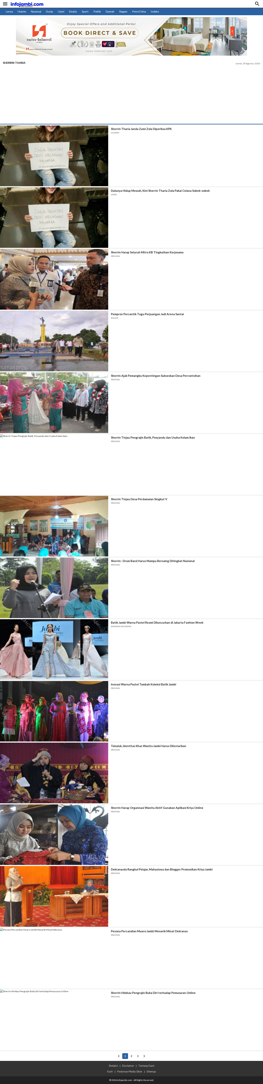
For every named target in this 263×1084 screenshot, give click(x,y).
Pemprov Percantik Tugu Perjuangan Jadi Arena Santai (147, 314)
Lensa (9, 11)
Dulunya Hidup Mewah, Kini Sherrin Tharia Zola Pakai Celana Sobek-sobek (160, 190)
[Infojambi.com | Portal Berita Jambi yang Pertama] (27, 4)
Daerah (110, 11)
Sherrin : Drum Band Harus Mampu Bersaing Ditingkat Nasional (153, 561)
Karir (110, 1071)
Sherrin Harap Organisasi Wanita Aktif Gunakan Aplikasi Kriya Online (157, 807)
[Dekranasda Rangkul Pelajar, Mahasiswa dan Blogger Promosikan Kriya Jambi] (54, 896)
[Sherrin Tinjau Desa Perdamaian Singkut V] (54, 526)
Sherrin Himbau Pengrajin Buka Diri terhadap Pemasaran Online (153, 992)
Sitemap (151, 1071)
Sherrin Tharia (14, 62)
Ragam (123, 11)
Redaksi (113, 1065)
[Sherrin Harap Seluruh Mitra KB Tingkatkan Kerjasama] (54, 279)
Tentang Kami (146, 1065)
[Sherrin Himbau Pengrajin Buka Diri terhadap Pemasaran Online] (54, 1019)
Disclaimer (128, 1065)
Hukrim (22, 11)
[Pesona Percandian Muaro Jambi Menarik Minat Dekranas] (54, 958)
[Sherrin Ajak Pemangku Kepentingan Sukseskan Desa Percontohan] (54, 402)
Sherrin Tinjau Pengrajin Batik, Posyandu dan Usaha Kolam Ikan (153, 437)
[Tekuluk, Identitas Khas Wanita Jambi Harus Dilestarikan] (54, 773)
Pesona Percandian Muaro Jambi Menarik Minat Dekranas (149, 931)
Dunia (49, 11)
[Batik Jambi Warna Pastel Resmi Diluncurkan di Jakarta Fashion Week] (54, 649)
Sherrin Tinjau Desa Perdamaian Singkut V (139, 499)
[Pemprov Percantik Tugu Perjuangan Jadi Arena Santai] (54, 341)
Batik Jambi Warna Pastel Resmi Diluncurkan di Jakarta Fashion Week (157, 622)
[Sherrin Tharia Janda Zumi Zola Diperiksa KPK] (54, 156)
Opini (61, 11)
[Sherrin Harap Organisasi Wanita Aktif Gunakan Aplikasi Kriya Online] (54, 834)
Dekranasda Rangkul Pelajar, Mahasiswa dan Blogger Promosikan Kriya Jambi (162, 869)
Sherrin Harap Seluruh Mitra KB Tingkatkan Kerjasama (147, 252)
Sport (85, 11)
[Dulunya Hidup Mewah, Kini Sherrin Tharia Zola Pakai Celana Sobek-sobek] (54, 217)
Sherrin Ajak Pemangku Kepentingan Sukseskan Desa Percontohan (155, 375)
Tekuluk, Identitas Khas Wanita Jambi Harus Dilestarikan (148, 746)
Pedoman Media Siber (129, 1071)
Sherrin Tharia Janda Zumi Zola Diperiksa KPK (141, 129)
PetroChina (139, 11)
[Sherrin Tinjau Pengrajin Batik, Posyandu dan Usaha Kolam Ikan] (54, 464)
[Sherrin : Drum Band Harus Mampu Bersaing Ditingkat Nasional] (54, 588)
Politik (97, 11)
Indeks (155, 11)
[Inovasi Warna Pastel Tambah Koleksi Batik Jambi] (54, 711)
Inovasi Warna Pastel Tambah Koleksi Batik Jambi (143, 684)
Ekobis (73, 11)
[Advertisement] (131, 95)
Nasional (36, 11)
